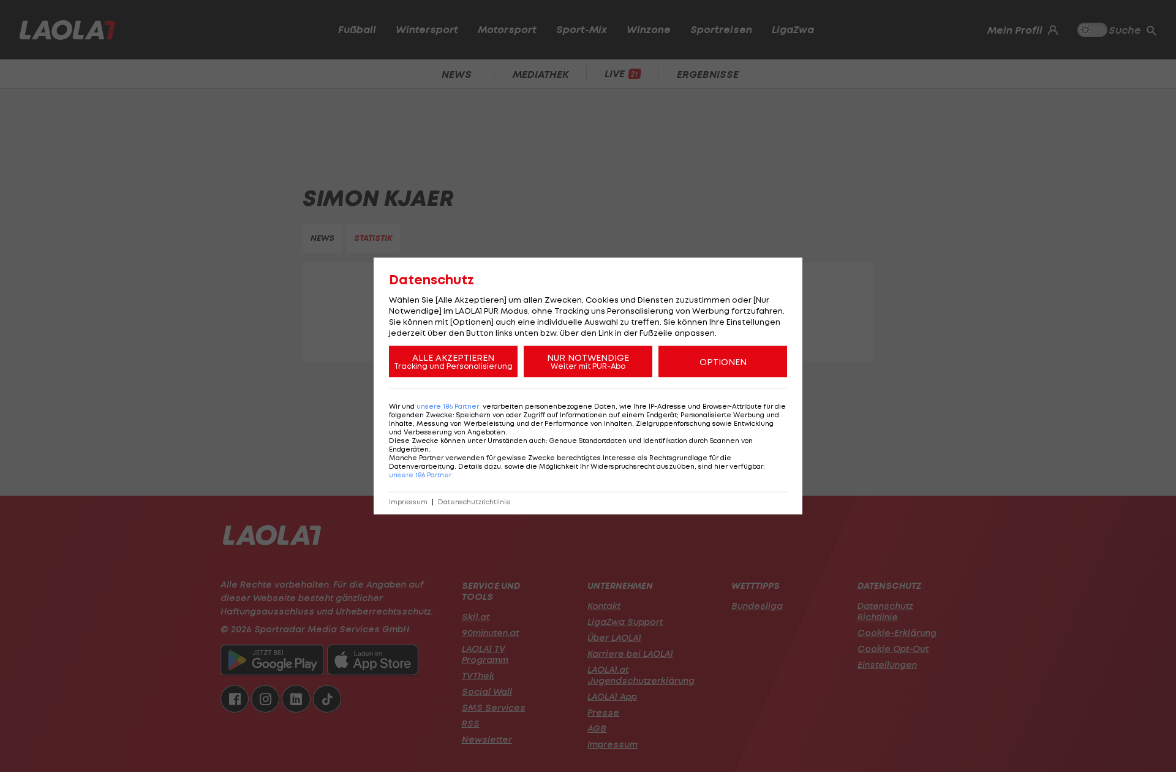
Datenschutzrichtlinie (474, 502)
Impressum (408, 502)
